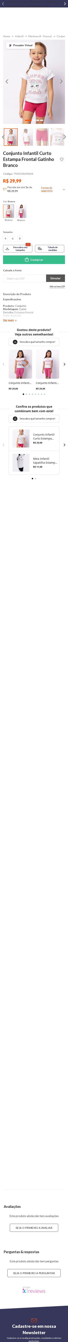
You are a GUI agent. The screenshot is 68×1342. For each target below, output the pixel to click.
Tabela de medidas (53, 248)
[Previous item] (3, 3)
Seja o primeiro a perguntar (34, 1273)
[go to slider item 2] (42, 137)
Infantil (19, 36)
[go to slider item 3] (57, 137)
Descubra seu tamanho (20, 248)
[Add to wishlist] (62, 159)
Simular (55, 278)
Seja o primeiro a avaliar (34, 1227)
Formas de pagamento (47, 189)
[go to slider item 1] (26, 137)
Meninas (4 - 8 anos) (40, 36)
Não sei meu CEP (57, 286)
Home (6, 36)
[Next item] (65, 3)
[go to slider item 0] (11, 137)
